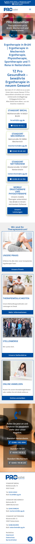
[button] (30, 10)
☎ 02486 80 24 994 (17, 179)
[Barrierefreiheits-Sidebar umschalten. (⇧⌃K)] (30, 539)
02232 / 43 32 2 (18, 452)
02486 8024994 (14, 525)
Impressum (10, 535)
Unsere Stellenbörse (17, 355)
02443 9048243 (14, 509)
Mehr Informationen (17, 312)
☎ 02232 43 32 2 (17, 125)
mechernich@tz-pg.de (17, 511)
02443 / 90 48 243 (18, 463)
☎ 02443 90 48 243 (17, 151)
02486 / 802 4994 (19, 442)
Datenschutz (10, 538)
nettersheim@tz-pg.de (17, 527)
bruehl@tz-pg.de (15, 495)
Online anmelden (17, 398)
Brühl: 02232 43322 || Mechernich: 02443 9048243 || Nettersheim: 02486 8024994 (18, 2)
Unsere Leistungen (17, 210)
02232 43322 (13, 492)
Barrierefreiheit (11, 540)
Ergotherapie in (18, 49)
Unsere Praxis (17, 269)
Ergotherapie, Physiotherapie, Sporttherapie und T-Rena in (17, 60)
